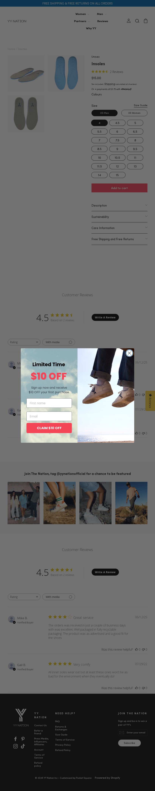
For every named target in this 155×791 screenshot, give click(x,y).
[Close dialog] (129, 353)
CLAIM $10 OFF (49, 428)
